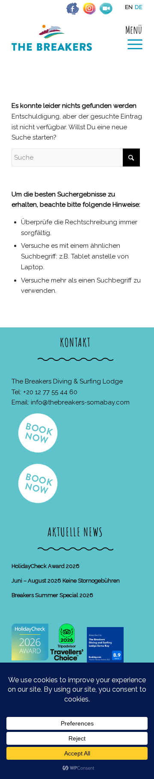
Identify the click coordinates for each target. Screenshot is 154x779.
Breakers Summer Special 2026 (52, 595)
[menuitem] (130, 37)
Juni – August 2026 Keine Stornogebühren (66, 580)
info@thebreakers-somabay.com (80, 402)
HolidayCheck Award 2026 (46, 566)
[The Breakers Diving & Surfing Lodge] (64, 47)
